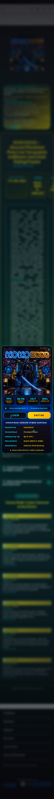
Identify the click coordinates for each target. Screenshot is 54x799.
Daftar (39, 415)
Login (15, 415)
